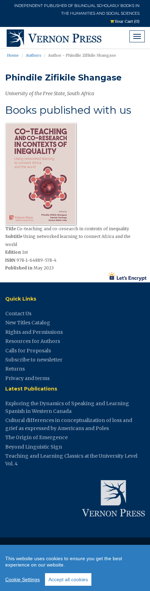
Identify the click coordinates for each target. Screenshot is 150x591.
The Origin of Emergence (36, 437)
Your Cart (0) (127, 21)
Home (13, 55)
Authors (33, 55)
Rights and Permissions (34, 332)
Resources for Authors (32, 341)
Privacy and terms (27, 378)
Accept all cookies (68, 579)
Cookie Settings (22, 579)
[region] (75, 568)
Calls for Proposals (28, 350)
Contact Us (18, 313)
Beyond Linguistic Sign (33, 447)
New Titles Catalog (27, 322)
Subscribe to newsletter (33, 360)
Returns (15, 369)
